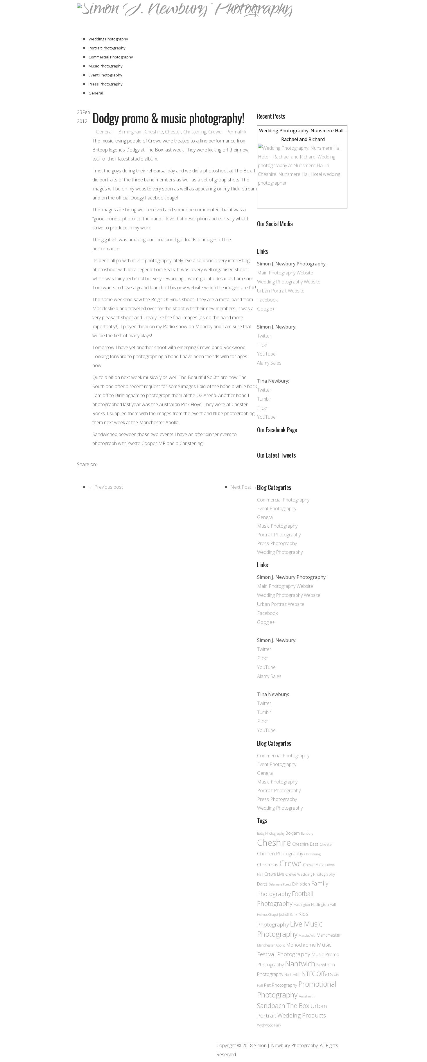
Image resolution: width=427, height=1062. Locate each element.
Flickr (262, 345)
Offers (325, 974)
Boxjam (293, 833)
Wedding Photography (108, 39)
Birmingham (130, 131)
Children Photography (280, 853)
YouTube (266, 354)
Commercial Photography (111, 57)
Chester (173, 131)
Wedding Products (301, 1015)
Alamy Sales (269, 363)
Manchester (329, 935)
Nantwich (300, 963)
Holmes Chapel (267, 915)
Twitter (264, 336)
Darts (262, 884)
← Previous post (106, 487)
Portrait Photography (107, 48)
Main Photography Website (285, 272)
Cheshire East (305, 844)
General (96, 93)
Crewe (215, 131)
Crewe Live (274, 874)
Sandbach (271, 1005)
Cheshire (154, 131)
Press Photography (106, 84)
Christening (194, 131)
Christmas (267, 864)
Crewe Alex (313, 865)
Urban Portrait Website (280, 291)
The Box (297, 1005)
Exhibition (301, 884)
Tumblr (264, 399)
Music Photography (106, 66)
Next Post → (243, 487)
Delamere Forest (280, 884)
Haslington (302, 904)
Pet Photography (280, 985)
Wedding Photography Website (288, 282)
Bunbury (307, 833)
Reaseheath (307, 996)
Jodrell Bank (288, 914)
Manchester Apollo (271, 945)
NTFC (308, 974)
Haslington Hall (323, 904)
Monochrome (301, 944)
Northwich (292, 974)
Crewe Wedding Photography (310, 874)
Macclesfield (307, 936)
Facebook (267, 300)
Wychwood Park (269, 1025)
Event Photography (105, 75)
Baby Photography (270, 833)
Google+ (266, 309)
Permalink (236, 131)
